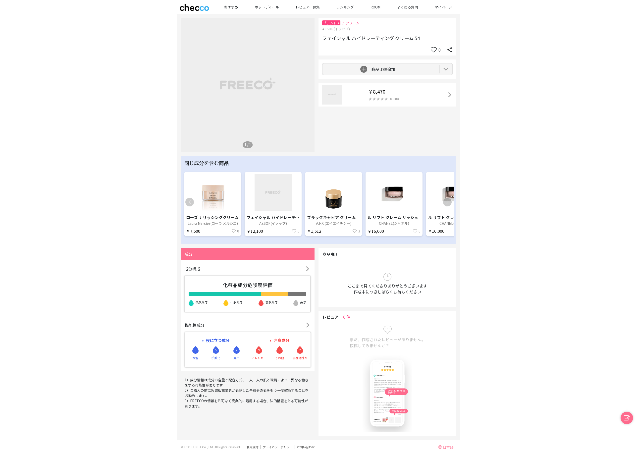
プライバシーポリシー (278, 447)
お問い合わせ (306, 447)
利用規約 (253, 447)
